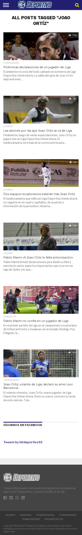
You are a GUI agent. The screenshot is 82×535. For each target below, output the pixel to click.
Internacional (45, 515)
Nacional (26, 515)
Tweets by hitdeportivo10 (22, 442)
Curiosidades (67, 515)
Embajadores (31, 519)
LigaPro (10, 515)
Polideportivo (54, 519)
